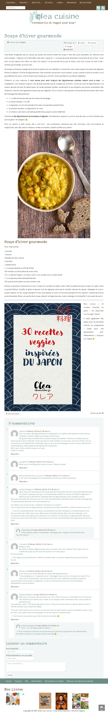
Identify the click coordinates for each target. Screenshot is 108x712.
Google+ (69, 46)
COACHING (10, 2)
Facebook (92, 43)
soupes (23, 42)
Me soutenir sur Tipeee (54, 681)
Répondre (15, 454)
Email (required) (19, 655)
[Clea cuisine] (54, 15)
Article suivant (96, 413)
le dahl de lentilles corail (94, 72)
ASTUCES (49, 2)
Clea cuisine (46, 711)
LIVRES (60, 2)
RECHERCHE (71, 2)
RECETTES (36, 2)
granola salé (27, 65)
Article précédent (13, 414)
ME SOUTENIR (85, 2)
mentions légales (78, 711)
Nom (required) (12, 648)
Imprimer (69, 49)
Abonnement (36, 681)
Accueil (8, 681)
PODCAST (23, 2)
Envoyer (10, 675)
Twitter (82, 43)
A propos (18, 681)
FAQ (26, 681)
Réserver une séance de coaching (80, 681)
